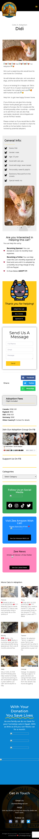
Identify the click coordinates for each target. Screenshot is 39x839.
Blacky (3, 635)
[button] (36, 6)
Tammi (23, 635)
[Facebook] (10, 506)
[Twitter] (29, 506)
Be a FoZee (19, 314)
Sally (2, 669)
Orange (23, 669)
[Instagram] (16, 506)
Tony (23, 600)
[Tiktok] (23, 506)
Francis (3, 600)
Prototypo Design (25, 835)
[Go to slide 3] (21, 227)
